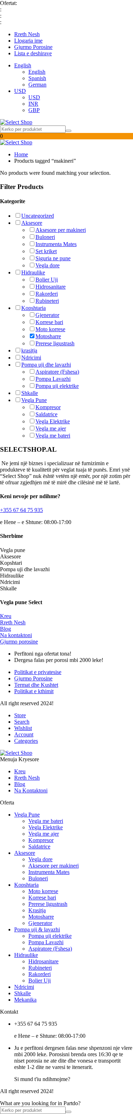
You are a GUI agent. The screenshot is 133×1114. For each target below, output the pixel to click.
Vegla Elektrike (52, 421)
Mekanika (25, 1000)
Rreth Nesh (27, 34)
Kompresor (48, 407)
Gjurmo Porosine (33, 47)
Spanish (37, 78)
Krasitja (37, 910)
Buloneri (45, 237)
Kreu (5, 616)
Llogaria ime (28, 41)
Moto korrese (50, 329)
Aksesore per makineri (60, 230)
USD (20, 91)
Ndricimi (31, 358)
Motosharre (48, 336)
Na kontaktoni (16, 635)
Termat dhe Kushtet (36, 685)
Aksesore (31, 223)
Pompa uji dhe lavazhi (46, 365)
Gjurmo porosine (19, 642)
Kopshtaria (33, 308)
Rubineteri (47, 301)
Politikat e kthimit (34, 691)
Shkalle (29, 393)
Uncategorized (37, 216)
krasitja (29, 350)
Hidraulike (33, 272)
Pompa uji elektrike (57, 386)
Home (21, 154)
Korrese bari (49, 322)
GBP (34, 110)
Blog (5, 629)
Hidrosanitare (50, 287)
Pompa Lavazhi (53, 379)
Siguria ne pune (53, 258)
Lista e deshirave (33, 53)
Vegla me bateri (52, 436)
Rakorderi (46, 294)
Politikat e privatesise (37, 672)
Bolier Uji (46, 280)
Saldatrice (46, 414)
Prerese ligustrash (54, 343)
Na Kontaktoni (31, 790)
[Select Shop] (16, 122)
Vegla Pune (34, 400)
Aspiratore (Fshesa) (57, 372)
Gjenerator (47, 315)
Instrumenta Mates (56, 244)
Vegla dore (47, 265)
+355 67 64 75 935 (21, 510)
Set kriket (46, 251)
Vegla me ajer (50, 428)
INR (33, 104)
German (37, 85)
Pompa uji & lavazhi (37, 929)
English (22, 65)
